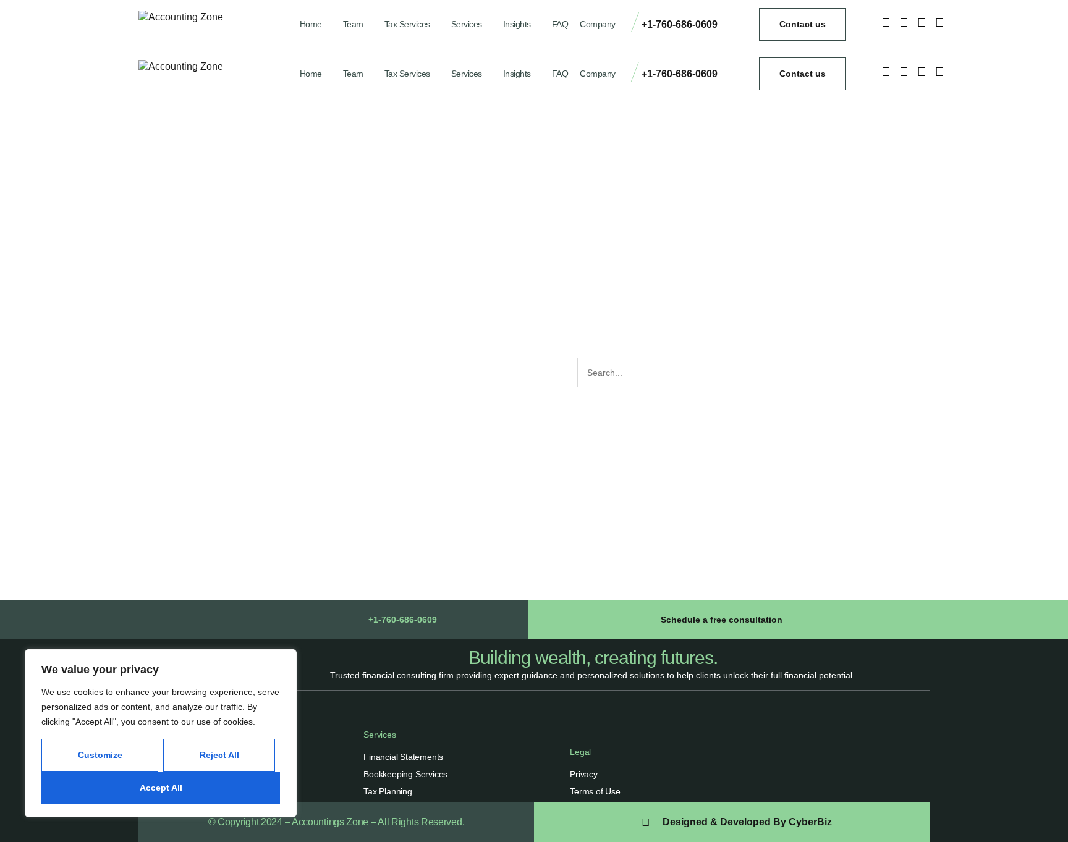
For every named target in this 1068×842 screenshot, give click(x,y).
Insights (517, 24)
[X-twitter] (921, 22)
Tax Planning (387, 791)
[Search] (869, 372)
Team (353, 24)
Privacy (584, 774)
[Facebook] (903, 22)
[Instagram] (885, 22)
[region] (161, 733)
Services (466, 24)
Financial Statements (403, 757)
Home (311, 24)
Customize (100, 755)
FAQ (560, 24)
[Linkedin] (939, 22)
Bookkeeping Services (405, 774)
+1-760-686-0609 (680, 24)
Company (598, 24)
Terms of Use (595, 791)
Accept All (161, 788)
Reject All (219, 755)
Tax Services (407, 24)
